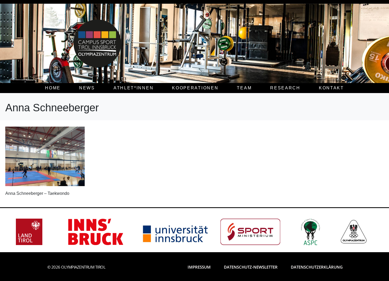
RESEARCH (285, 88)
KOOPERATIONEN (195, 88)
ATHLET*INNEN (133, 88)
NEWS (87, 88)
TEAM (244, 88)
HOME (53, 88)
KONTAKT (331, 88)
